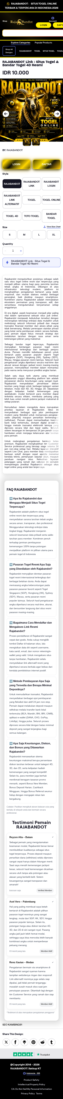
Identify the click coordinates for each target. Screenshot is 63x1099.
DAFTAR (46, 164)
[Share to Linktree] (24, 1042)
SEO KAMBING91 (12, 1024)
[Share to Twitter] (6, 1042)
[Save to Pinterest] (33, 1042)
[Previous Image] (6, 113)
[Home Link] (22, 22)
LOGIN (43, 25)
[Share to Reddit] (42, 1042)
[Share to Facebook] (15, 1042)
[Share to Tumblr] (51, 1042)
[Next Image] (57, 113)
